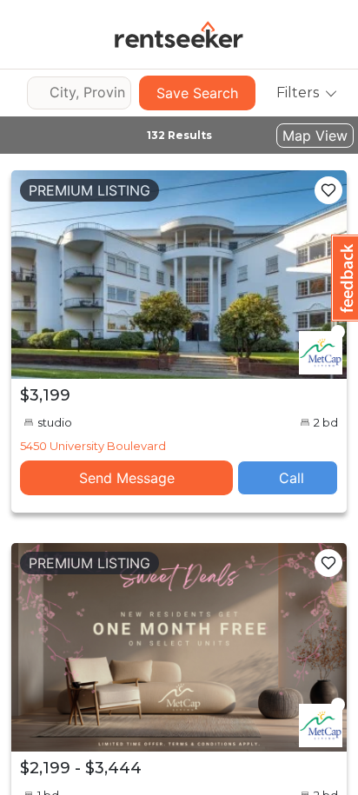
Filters (297, 92)
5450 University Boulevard (93, 446)
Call (291, 478)
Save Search (197, 93)
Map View (315, 135)
